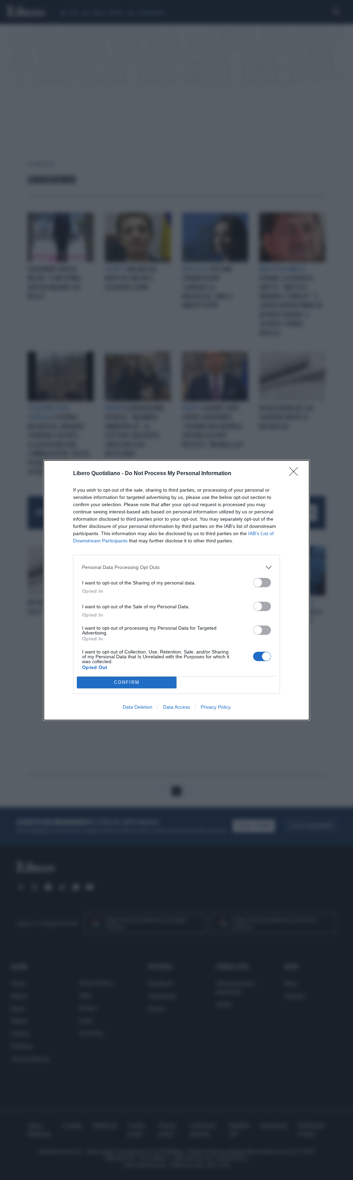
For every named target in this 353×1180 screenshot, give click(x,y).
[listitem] (176, 567)
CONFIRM (127, 682)
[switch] (262, 582)
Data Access (176, 707)
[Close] (295, 473)
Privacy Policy (216, 707)
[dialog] (176, 590)
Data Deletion (137, 707)
